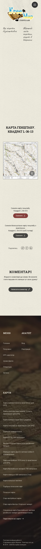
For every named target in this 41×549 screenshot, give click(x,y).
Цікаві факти (8, 361)
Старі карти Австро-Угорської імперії (17, 504)
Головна (6, 343)
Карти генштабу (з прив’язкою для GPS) (18, 426)
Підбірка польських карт (12, 487)
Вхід (23, 343)
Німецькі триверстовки (12, 432)
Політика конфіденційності (12, 540)
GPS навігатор (8, 355)
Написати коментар (19, 289)
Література (7, 367)
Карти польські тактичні (12, 481)
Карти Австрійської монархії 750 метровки (20, 469)
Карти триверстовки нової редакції (17, 420)
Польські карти (9, 492)
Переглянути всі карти (12, 519)
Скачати (19, 216)
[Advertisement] (20, 68)
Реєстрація (26, 349)
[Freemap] (20, 14)
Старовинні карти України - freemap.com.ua (18, 542)
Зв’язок (6, 373)
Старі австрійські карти (12, 498)
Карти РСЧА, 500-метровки (13, 437)
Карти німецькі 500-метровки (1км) (17, 475)
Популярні (7, 349)
